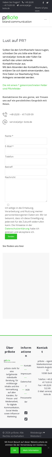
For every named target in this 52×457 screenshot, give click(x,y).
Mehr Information (31, 450)
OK (14, 450)
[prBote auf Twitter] (47, 3)
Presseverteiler (25, 399)
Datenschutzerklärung (17, 228)
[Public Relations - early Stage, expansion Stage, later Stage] (17, 19)
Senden (11, 236)
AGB (27, 389)
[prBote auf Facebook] (43, 3)
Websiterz (35, 436)
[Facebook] (26, 413)
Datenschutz (26, 383)
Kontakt (27, 365)
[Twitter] (26, 419)
